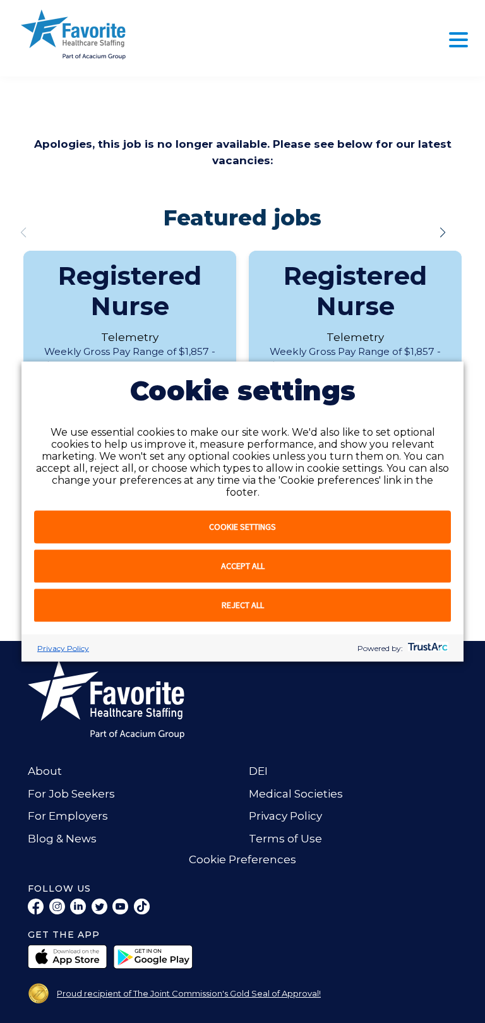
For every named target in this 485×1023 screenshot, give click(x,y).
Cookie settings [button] (242, 526)
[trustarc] (426, 648)
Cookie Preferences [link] (242, 859)
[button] (442, 232)
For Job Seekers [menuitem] (71, 793)
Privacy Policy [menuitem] (285, 816)
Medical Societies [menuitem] (296, 793)
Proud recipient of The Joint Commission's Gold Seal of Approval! (189, 993)
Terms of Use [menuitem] (285, 838)
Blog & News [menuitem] (62, 838)
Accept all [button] (243, 565)
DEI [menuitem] (258, 771)
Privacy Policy (63, 648)
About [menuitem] (45, 771)
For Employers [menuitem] (68, 816)
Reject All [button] (243, 605)
